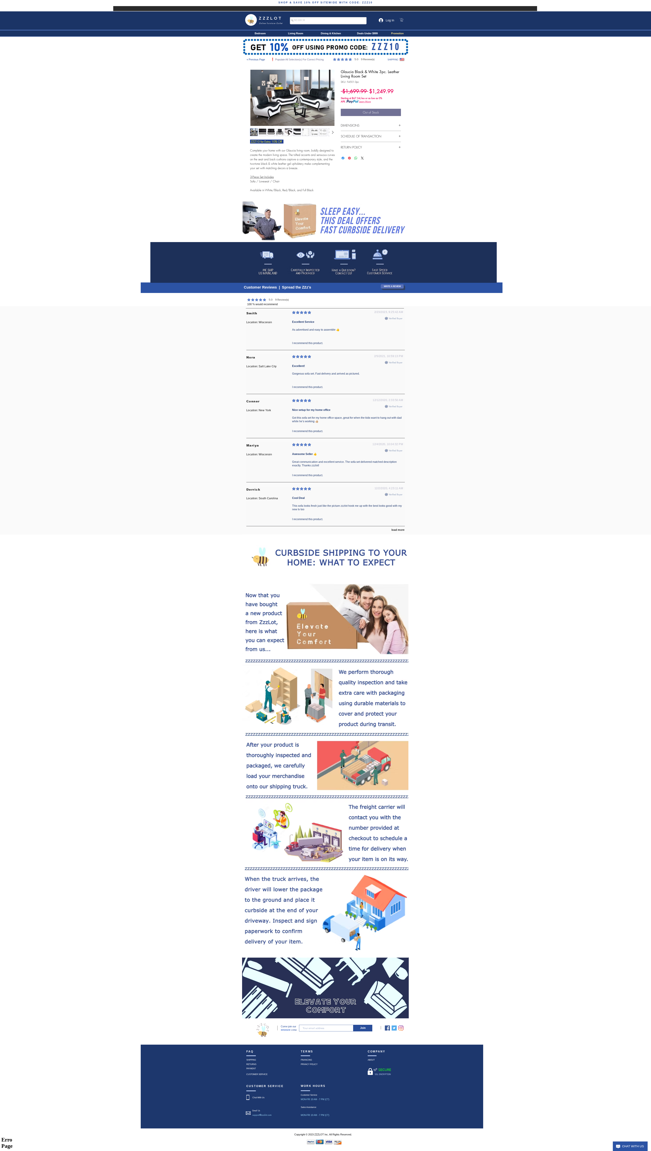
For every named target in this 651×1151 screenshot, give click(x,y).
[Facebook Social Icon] (387, 1028)
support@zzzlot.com (262, 1114)
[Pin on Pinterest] (349, 158)
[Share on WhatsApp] (356, 158)
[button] (402, 20)
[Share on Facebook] (343, 158)
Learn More (365, 101)
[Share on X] (362, 158)
